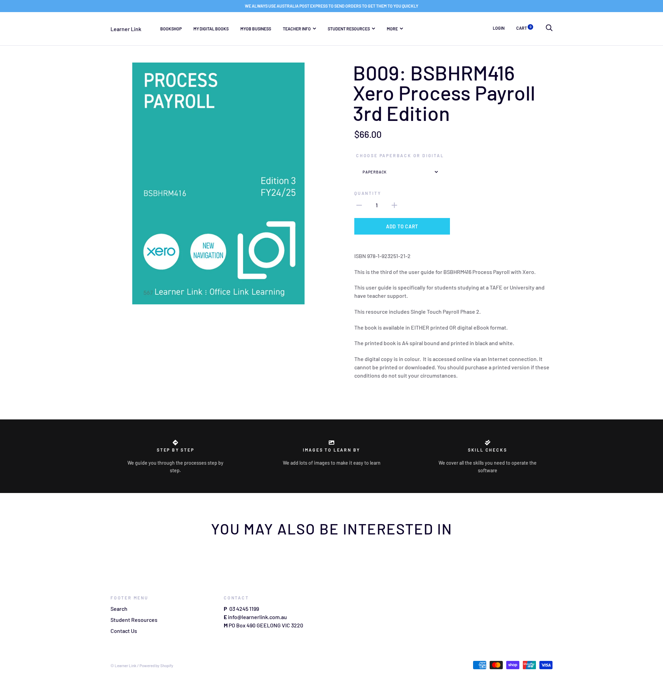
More (392, 28)
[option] (218, 183)
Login (499, 28)
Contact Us (123, 630)
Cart (523, 28)
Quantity (367, 193)
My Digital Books (211, 28)
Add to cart (402, 226)
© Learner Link (123, 665)
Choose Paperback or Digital (400, 155)
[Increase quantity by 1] (394, 204)
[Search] (549, 28)
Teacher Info (297, 28)
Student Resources (349, 28)
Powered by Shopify (156, 665)
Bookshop (171, 28)
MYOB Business (255, 28)
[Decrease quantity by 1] (359, 204)
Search (118, 608)
